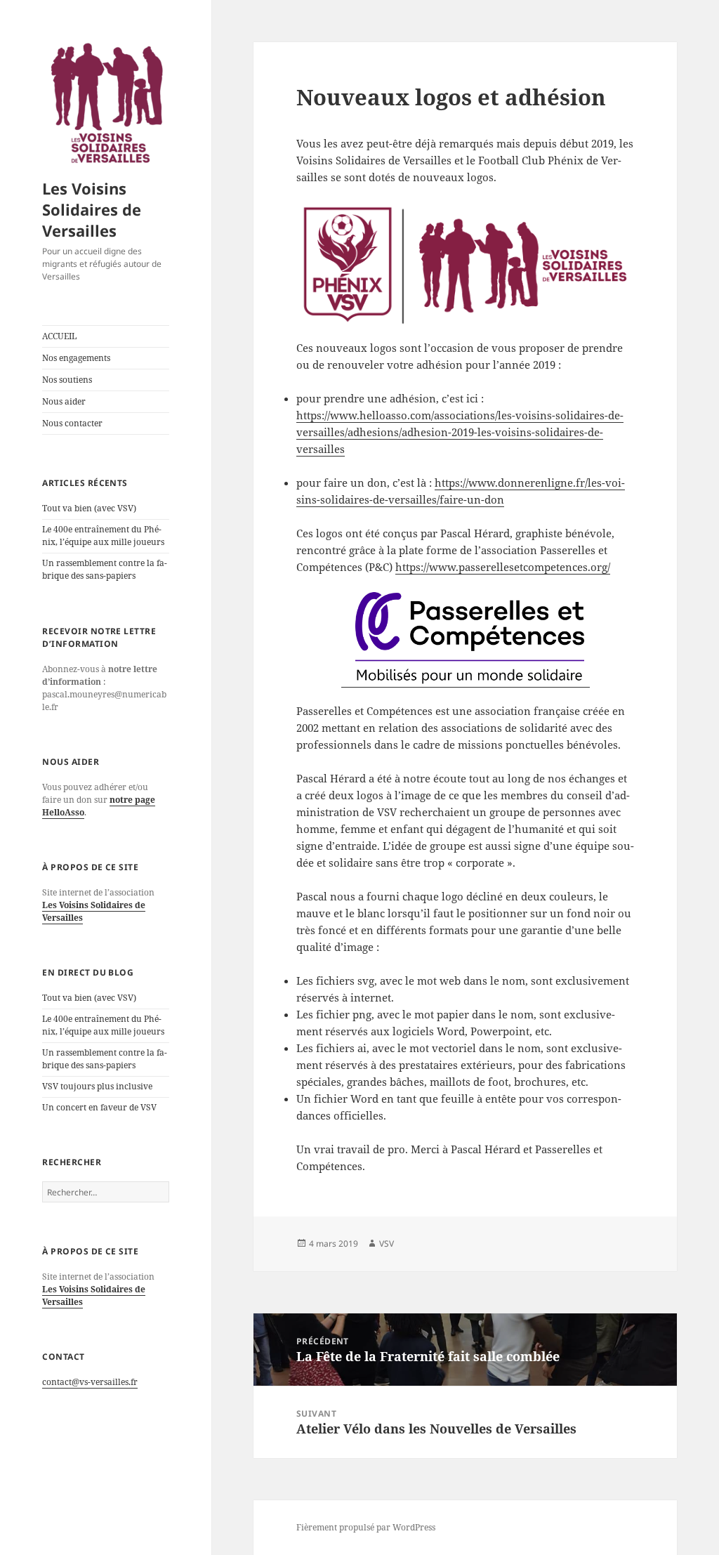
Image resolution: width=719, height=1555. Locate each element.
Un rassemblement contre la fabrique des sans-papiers (104, 569)
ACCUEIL (59, 336)
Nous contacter (72, 423)
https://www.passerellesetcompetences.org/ (502, 567)
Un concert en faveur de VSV (99, 1107)
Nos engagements (76, 358)
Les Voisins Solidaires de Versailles (91, 209)
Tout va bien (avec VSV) (89, 508)
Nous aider (64, 401)
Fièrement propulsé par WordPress (365, 1527)
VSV (386, 1243)
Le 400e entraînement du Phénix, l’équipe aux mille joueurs (103, 535)
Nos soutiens (67, 380)
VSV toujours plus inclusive (97, 1086)
